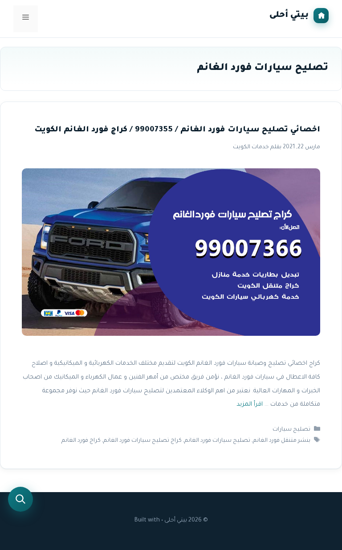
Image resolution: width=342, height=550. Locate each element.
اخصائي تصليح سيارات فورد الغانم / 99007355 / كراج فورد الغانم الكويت (177, 130)
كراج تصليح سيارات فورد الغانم (142, 441)
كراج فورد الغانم (81, 441)
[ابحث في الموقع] (20, 499)
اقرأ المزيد (249, 405)
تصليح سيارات (291, 430)
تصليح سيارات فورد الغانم (217, 441)
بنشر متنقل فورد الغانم (281, 441)
